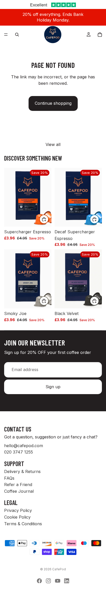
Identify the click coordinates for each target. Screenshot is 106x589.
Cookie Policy (17, 517)
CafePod (59, 569)
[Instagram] (48, 581)
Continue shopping (53, 103)
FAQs (9, 478)
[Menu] (6, 34)
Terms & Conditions (23, 523)
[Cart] (99, 34)
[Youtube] (58, 581)
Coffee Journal (19, 491)
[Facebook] (39, 581)
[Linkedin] (67, 581)
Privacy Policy (18, 510)
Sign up (53, 386)
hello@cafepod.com (23, 445)
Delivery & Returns (22, 471)
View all (53, 144)
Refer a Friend (18, 484)
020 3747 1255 (18, 452)
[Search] (17, 34)
